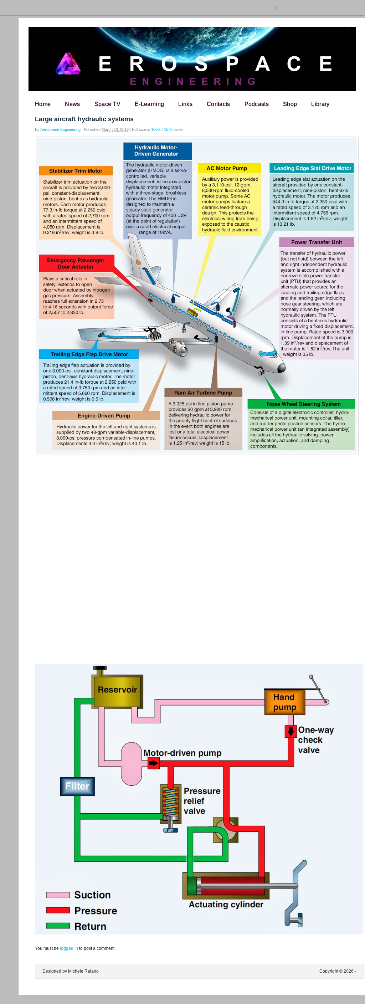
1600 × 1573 (162, 129)
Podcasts (257, 104)
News (72, 104)
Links (185, 104)
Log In (247, 7)
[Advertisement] (182, 510)
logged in (69, 948)
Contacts (218, 104)
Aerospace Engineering (60, 129)
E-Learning (149, 104)
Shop (290, 104)
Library (320, 104)
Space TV (107, 104)
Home (43, 104)
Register (290, 7)
